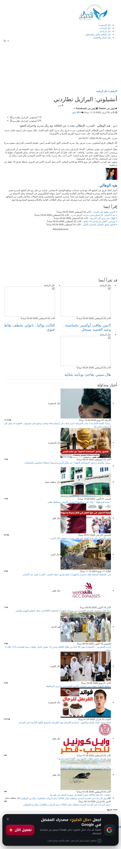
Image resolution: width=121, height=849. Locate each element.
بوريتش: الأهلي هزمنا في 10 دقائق (99, 221)
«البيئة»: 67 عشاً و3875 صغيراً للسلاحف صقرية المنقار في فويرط (80, 794)
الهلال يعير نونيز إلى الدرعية (103, 218)
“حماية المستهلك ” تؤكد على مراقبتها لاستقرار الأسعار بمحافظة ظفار (79, 501)
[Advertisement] (60, 66)
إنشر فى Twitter (107, 108)
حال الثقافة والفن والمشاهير (98, 34)
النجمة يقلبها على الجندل (104, 211)
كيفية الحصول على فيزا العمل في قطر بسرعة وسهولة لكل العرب (80, 538)
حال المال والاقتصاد (102, 37)
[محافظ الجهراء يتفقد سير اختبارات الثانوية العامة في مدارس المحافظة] (85, 665)
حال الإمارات (105, 28)
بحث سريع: (112, 809)
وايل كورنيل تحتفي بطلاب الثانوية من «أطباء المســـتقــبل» (84, 758)
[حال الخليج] (93, 11)
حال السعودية (104, 24)
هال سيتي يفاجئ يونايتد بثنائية (87, 374)
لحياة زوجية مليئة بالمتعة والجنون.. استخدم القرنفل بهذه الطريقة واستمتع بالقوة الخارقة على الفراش (64, 722)
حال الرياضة (105, 31)
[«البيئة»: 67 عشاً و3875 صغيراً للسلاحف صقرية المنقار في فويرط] (85, 774)
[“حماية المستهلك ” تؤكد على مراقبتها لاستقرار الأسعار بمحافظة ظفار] (85, 481)
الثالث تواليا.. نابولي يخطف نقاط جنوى (29, 327)
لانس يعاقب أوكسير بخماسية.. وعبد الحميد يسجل (87, 327)
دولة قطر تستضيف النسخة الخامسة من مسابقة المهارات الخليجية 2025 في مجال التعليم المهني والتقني (63, 610)
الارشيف (113, 91)
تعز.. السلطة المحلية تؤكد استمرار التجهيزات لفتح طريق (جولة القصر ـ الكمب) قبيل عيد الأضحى (67, 574)
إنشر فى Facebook (85, 108)
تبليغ (74, 112)
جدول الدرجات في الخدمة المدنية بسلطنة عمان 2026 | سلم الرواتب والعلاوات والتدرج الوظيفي (67, 804)
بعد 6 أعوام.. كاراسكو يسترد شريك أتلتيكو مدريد (93, 214)
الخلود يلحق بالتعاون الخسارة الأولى (99, 224)
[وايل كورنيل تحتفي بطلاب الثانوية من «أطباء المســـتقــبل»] (85, 738)
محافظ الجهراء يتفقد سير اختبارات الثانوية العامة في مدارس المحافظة (78, 686)
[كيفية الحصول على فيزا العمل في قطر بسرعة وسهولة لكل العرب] (85, 518)
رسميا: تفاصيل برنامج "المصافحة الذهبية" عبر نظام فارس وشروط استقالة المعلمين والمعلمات (67, 462)
